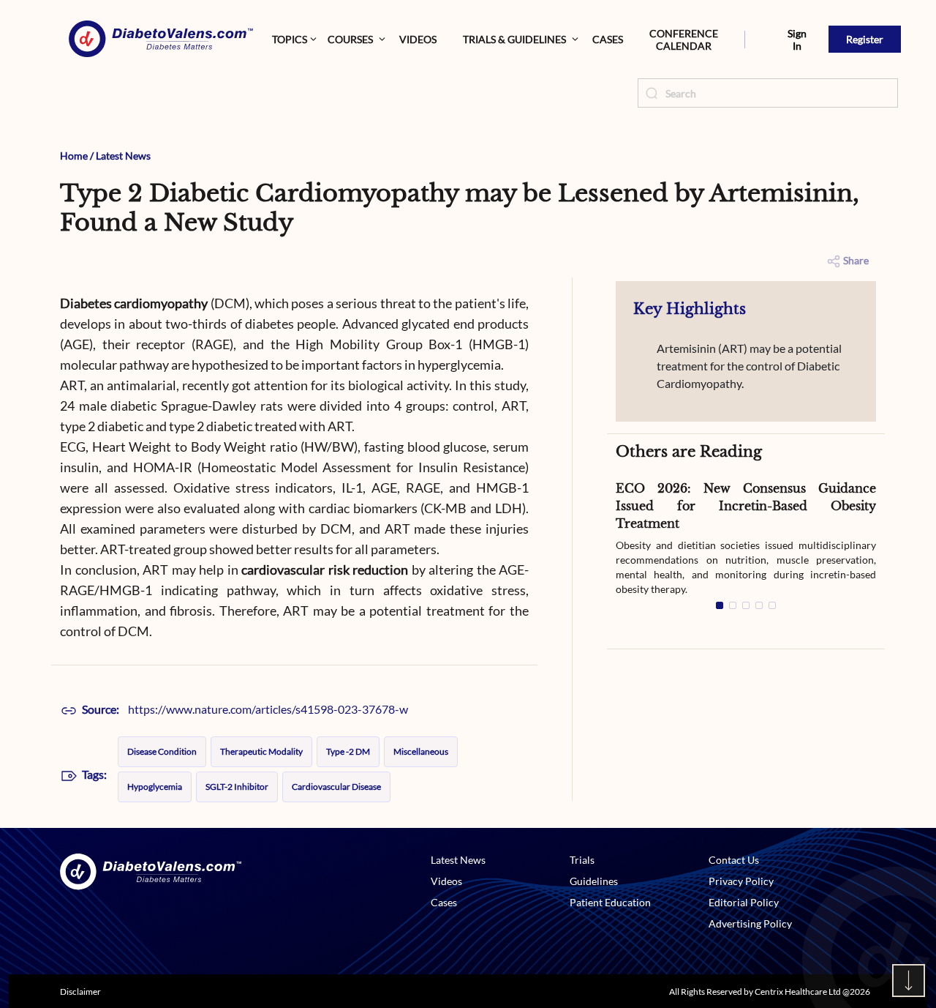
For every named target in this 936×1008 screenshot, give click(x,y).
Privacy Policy (741, 881)
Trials (582, 860)
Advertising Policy (750, 923)
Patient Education (610, 902)
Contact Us (734, 860)
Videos (418, 39)
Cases (607, 39)
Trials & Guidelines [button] (514, 39)
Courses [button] (350, 39)
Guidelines (594, 881)
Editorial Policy (744, 902)
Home (74, 155)
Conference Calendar (683, 39)
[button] (745, 39)
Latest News (123, 155)
